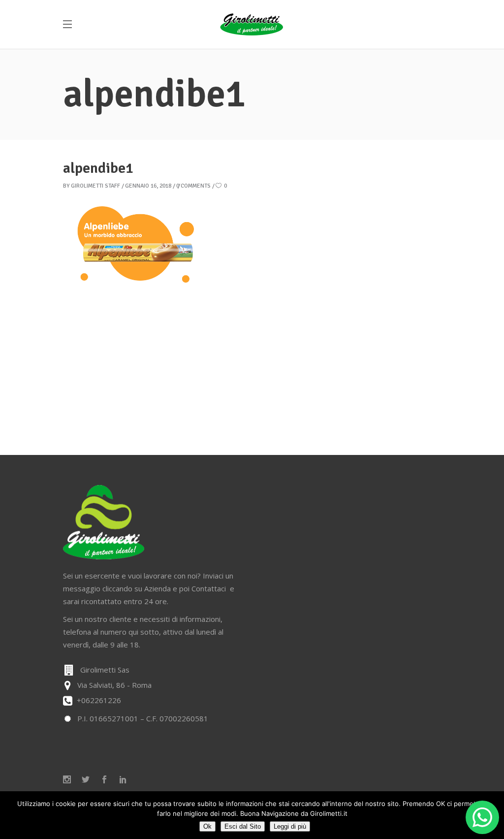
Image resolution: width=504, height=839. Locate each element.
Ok (207, 826)
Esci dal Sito (242, 826)
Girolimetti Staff (95, 186)
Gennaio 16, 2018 (148, 186)
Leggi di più (290, 826)
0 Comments (193, 186)
